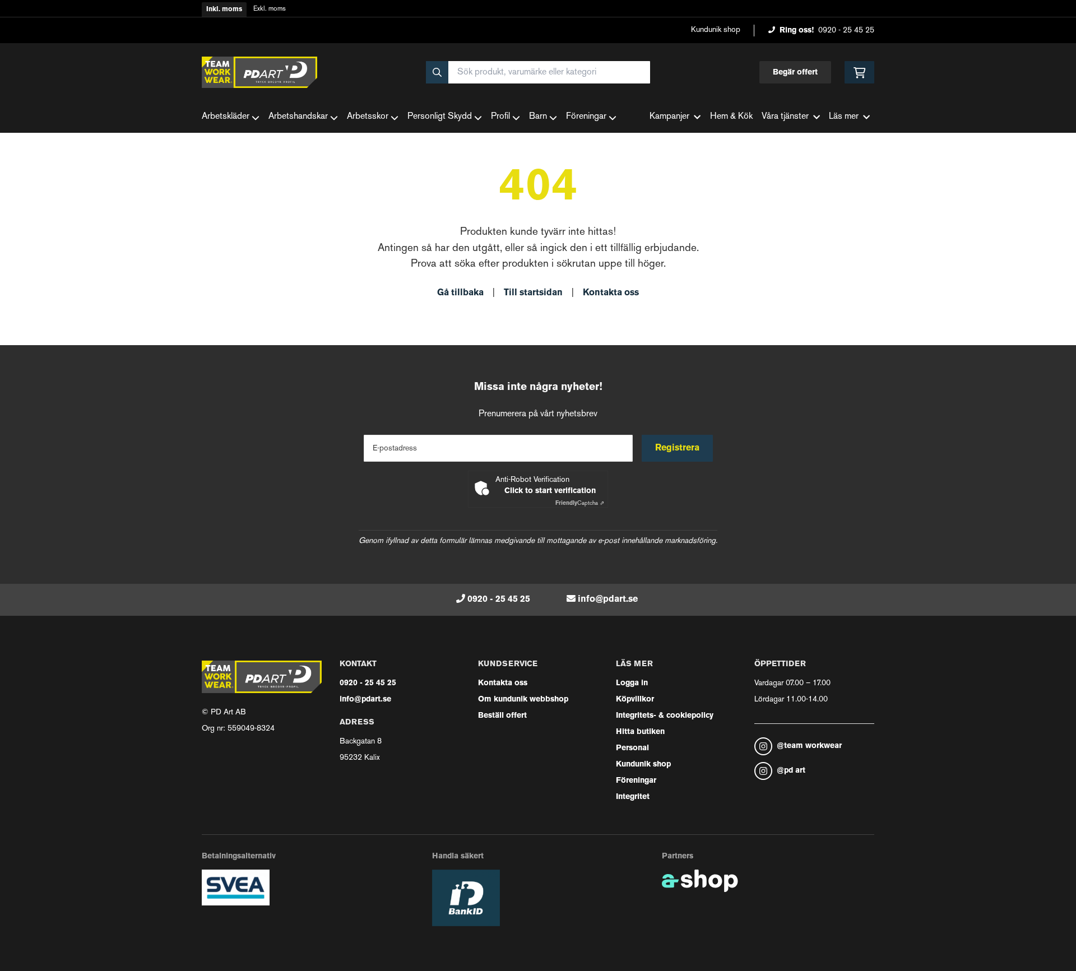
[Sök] (437, 72)
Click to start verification (550, 491)
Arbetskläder (225, 117)
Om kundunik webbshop (523, 699)
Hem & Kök (731, 117)
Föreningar (586, 117)
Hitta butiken (640, 732)
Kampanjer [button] (669, 117)
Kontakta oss (611, 293)
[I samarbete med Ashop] (700, 881)
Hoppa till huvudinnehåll (533, 14)
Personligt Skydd (439, 117)
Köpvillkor (635, 699)
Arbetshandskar (298, 117)
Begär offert (795, 72)
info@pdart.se (608, 599)
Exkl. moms (269, 9)
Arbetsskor (367, 117)
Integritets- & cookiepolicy (664, 715)
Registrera (677, 448)
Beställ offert (502, 715)
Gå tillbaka (460, 293)
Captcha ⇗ (579, 503)
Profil (500, 117)
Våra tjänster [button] (785, 117)
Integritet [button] (633, 797)
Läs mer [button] (844, 117)
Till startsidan (533, 293)
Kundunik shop (715, 30)
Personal (632, 748)
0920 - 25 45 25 (846, 30)
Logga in (632, 683)
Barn (538, 117)
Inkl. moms (224, 9)
